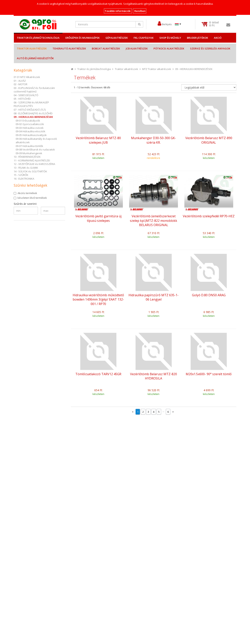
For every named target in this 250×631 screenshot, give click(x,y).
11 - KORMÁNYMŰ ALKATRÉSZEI (32, 160)
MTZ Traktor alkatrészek (156, 69)
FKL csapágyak (144, 37)
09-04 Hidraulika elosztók (30, 131)
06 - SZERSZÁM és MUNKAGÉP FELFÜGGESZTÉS (31, 104)
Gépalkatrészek (116, 37)
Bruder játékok (197, 37)
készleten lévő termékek (32, 198)
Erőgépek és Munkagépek (82, 37)
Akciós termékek (27, 193)
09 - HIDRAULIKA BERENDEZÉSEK (33, 117)
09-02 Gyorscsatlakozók (30, 124)
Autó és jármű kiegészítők (35, 58)
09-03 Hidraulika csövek (30, 128)
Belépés (167, 24)
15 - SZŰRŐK (21, 175)
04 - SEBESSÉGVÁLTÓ (26, 95)
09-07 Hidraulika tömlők (29, 146)
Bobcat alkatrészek (106, 48)
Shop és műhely (170, 37)
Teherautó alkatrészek (69, 48)
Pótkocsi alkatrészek (169, 48)
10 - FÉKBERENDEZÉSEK (27, 156)
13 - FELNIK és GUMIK (26, 167)
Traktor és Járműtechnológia (38, 37)
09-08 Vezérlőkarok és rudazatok (35, 149)
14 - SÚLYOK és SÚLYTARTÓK (30, 171)
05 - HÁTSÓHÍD (22, 98)
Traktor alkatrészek (32, 48)
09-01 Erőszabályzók (28, 120)
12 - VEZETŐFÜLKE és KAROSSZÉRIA (34, 164)
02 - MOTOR (20, 84)
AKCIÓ (217, 37)
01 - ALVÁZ (20, 80)
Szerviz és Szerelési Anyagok (210, 48)
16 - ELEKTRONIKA (24, 178)
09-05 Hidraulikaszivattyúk (31, 135)
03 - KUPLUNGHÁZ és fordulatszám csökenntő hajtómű (34, 89)
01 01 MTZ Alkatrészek (27, 77)
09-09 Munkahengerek (29, 153)
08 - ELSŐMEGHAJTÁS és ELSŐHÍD (33, 113)
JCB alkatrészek (137, 48)
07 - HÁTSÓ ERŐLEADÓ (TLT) (30, 109)
